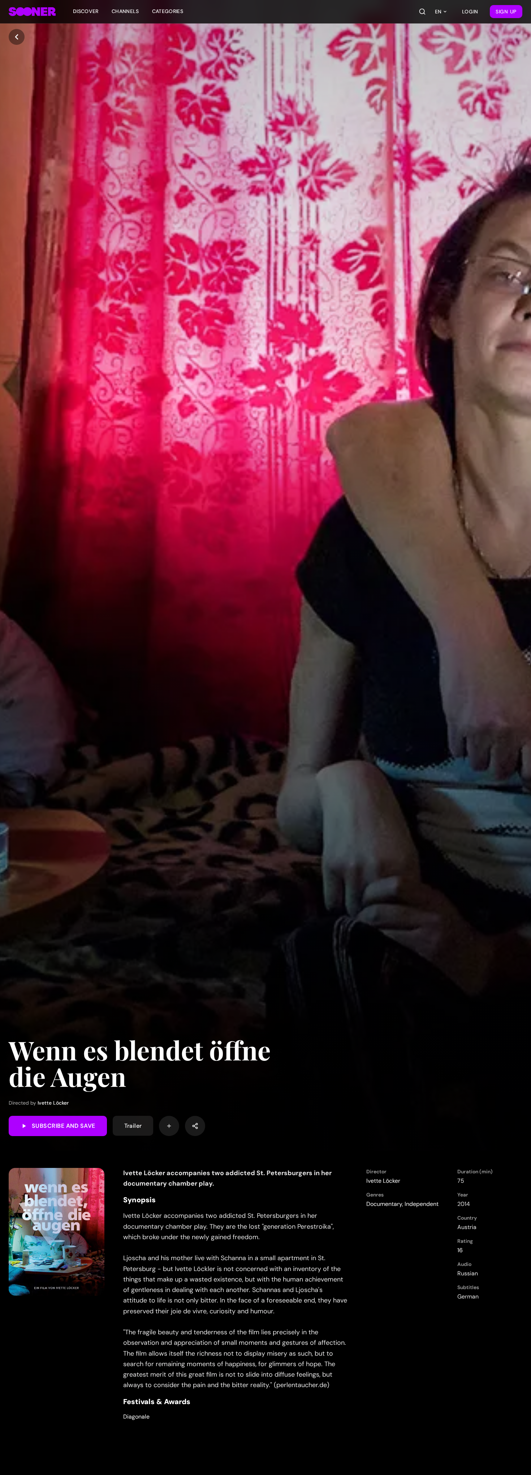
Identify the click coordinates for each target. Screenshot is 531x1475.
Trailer (133, 1126)
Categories (168, 11)
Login (470, 11)
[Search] (422, 11)
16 (460, 1250)
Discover (86, 11)
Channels (125, 11)
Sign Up (506, 11)
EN (438, 11)
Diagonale (136, 1416)
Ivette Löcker (53, 1103)
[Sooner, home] (32, 11)
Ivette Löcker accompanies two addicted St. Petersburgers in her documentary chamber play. (227, 1178)
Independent (422, 1204)
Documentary (384, 1204)
